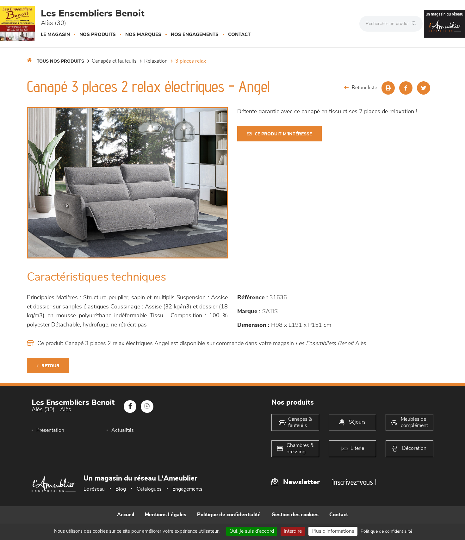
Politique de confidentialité (229, 514)
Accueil (125, 514)
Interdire (293, 531)
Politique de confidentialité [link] (386, 531)
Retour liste (364, 87)
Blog (120, 489)
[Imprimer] (388, 88)
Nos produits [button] (97, 34)
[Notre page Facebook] (130, 406)
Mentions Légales (165, 514)
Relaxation (156, 61)
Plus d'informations (333, 531)
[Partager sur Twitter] (423, 88)
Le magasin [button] (55, 34)
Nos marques (143, 34)
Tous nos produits (60, 61)
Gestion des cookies (295, 514)
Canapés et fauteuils (114, 61)
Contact (239, 34)
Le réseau (94, 489)
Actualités (122, 430)
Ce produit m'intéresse (283, 134)
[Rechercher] (416, 24)
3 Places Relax (190, 61)
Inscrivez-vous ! (354, 482)
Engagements (187, 489)
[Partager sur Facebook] (405, 88)
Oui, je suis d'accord (251, 531)
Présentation (50, 430)
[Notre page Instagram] (147, 406)
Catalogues (149, 489)
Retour (50, 366)
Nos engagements (195, 34)
